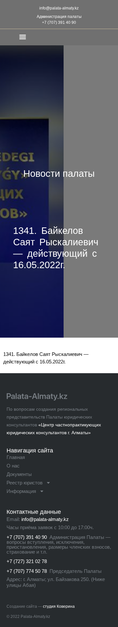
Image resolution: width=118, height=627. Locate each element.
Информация (21, 491)
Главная (16, 457)
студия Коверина (59, 606)
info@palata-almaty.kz (59, 8)
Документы (19, 474)
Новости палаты (59, 173)
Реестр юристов (25, 482)
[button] (22, 36)
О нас (13, 465)
